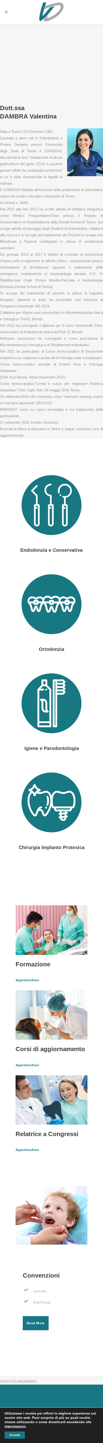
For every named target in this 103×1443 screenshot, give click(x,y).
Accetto (14, 1435)
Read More (36, 1323)
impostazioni (15, 1426)
